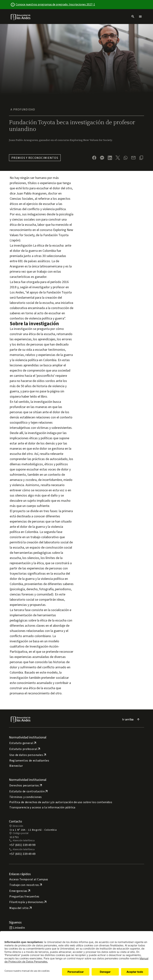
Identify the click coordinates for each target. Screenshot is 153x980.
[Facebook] (94, 157)
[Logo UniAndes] (21, 17)
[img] (20, 17)
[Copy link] (141, 157)
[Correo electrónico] (133, 157)
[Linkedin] (110, 158)
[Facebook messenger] (102, 157)
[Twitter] (118, 157)
